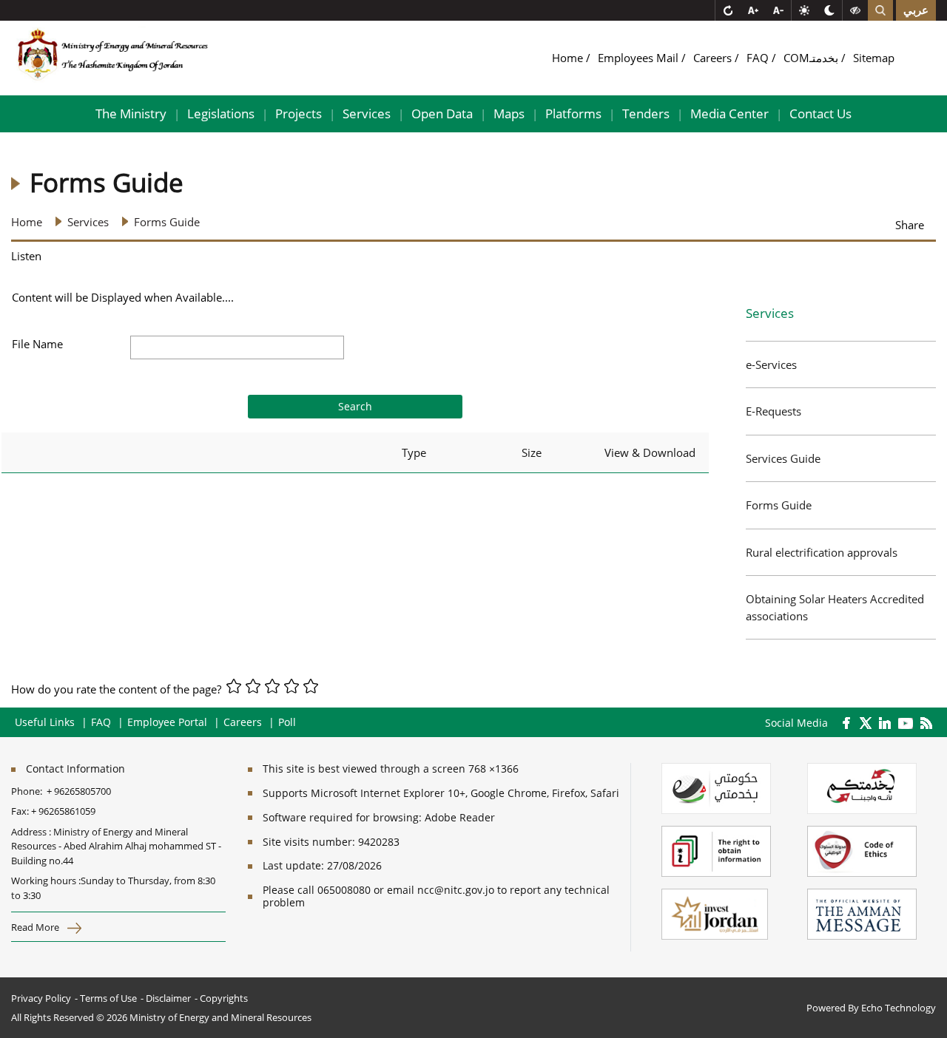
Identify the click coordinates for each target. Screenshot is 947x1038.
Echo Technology (898, 1007)
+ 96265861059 (63, 811)
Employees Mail (639, 57)
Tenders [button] (646, 113)
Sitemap (873, 57)
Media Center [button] (729, 113)
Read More (36, 927)
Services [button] (367, 113)
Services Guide (783, 458)
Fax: (20, 811)
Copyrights (224, 998)
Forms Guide (779, 505)
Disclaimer (168, 998)
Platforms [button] (573, 113)
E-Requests (773, 411)
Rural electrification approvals (821, 552)
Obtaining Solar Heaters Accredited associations (835, 607)
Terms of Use (108, 998)
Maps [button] (509, 113)
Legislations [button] (221, 113)
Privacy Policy (41, 998)
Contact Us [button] (820, 113)
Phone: (29, 791)
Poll (287, 722)
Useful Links (45, 722)
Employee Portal (167, 722)
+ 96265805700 (79, 791)
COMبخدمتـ (812, 57)
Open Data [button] (442, 113)
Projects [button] (298, 113)
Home (569, 57)
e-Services (771, 364)
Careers (714, 57)
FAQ (759, 57)
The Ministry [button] (130, 113)
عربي (916, 10)
